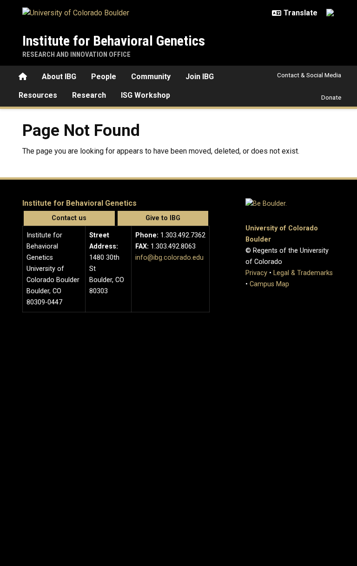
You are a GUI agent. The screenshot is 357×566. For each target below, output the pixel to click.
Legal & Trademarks (303, 273)
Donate (331, 97)
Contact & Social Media (309, 75)
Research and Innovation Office (76, 54)
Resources (38, 95)
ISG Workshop (145, 95)
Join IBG (199, 76)
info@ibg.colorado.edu (169, 258)
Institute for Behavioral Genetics (113, 41)
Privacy (256, 273)
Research (89, 95)
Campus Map (269, 284)
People (103, 76)
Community (151, 76)
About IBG (59, 76)
